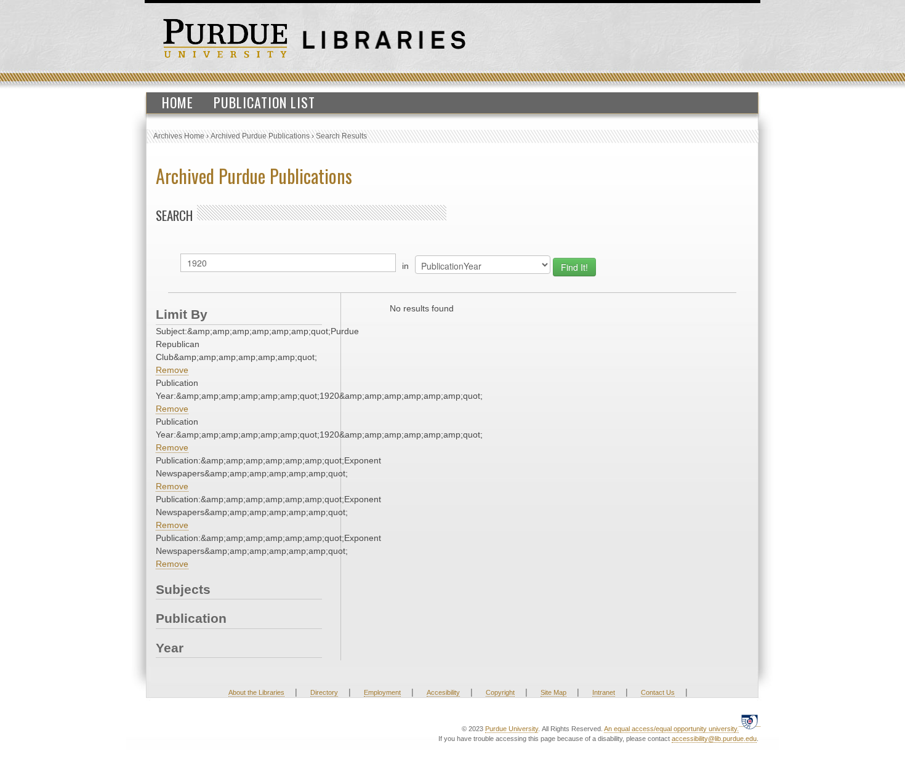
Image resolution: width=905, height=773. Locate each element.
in (405, 266)
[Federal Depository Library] (749, 721)
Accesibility (443, 692)
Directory (324, 692)
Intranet (603, 692)
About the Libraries (256, 692)
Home (177, 102)
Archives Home (178, 136)
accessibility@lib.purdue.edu (714, 738)
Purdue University (511, 728)
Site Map (553, 692)
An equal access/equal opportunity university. (671, 728)
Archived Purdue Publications (260, 136)
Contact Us (658, 692)
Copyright (500, 692)
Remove (172, 370)
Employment (382, 692)
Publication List (264, 102)
